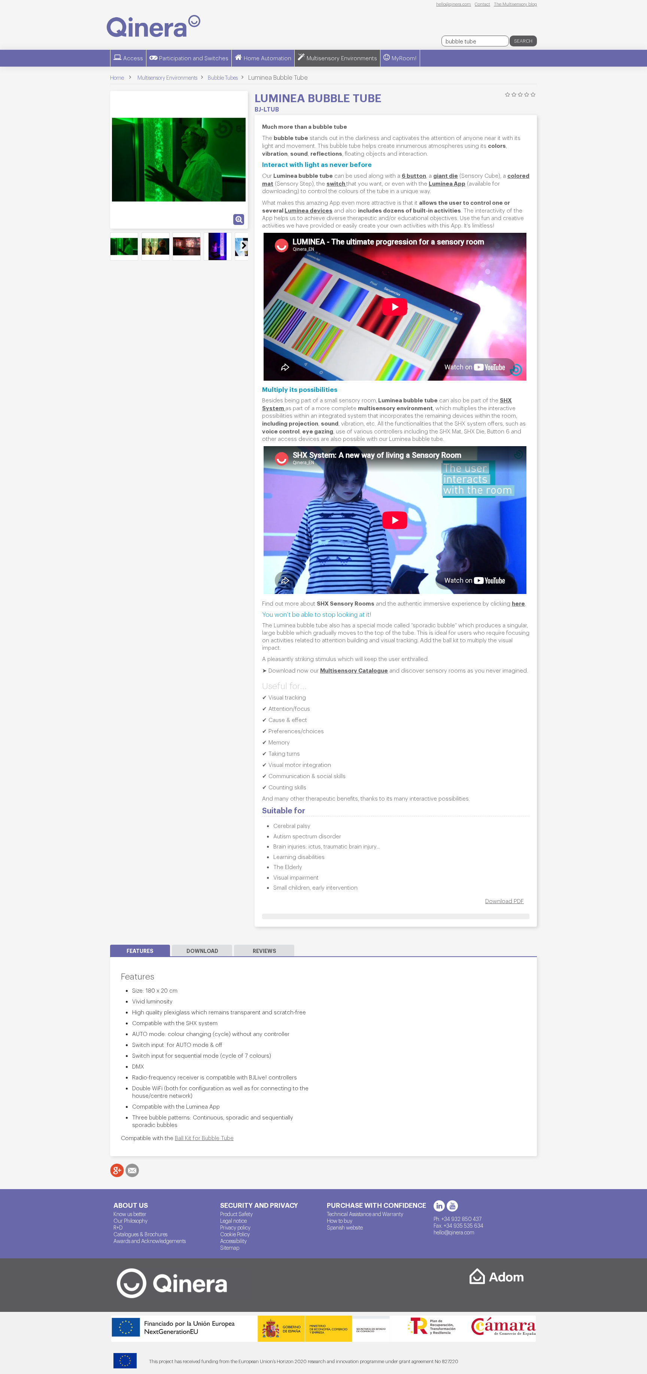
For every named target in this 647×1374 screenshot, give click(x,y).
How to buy (339, 1220)
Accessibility (233, 1240)
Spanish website (345, 1227)
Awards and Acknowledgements (149, 1240)
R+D (118, 1227)
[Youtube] (452, 1206)
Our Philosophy (130, 1220)
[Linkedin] (439, 1206)
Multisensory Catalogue (354, 670)
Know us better (129, 1213)
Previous (114, 246)
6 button (414, 175)
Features (140, 950)
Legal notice (233, 1220)
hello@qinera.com (453, 3)
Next (244, 246)
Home (117, 77)
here (518, 603)
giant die (445, 175)
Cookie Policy (235, 1234)
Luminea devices (308, 210)
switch (336, 183)
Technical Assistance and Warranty (365, 1213)
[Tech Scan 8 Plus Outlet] (124, 246)
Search (523, 41)
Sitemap (229, 1247)
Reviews (264, 950)
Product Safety (236, 1213)
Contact (482, 3)
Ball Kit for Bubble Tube (204, 1137)
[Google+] (117, 1170)
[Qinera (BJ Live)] (153, 26)
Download (202, 950)
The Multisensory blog (515, 3)
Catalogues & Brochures (140, 1234)
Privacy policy (235, 1227)
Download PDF (504, 900)
